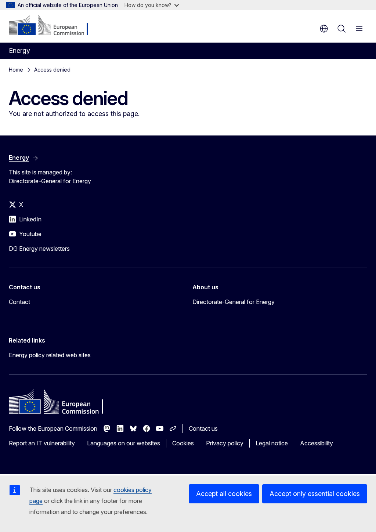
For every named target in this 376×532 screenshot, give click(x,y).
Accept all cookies (224, 493)
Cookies (183, 443)
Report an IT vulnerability (42, 443)
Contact (19, 301)
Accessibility (316, 443)
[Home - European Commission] (53, 26)
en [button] (324, 29)
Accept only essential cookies (315, 493)
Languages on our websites (123, 443)
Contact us (203, 428)
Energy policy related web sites (50, 355)
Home (16, 69)
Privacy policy (224, 443)
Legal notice (272, 443)
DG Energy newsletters (39, 248)
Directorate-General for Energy (233, 301)
